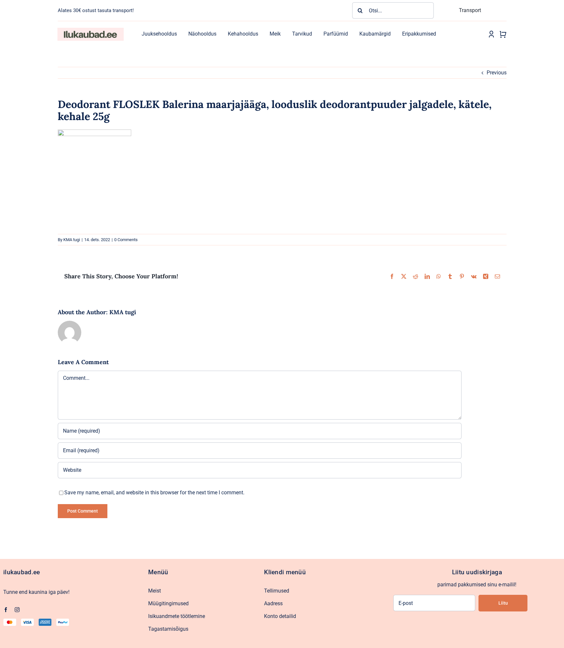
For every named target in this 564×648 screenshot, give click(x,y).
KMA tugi (71, 239)
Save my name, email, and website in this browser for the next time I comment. (154, 492)
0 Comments (126, 239)
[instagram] (17, 609)
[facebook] (5, 609)
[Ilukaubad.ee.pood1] (90, 30)
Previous (497, 72)
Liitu (503, 603)
